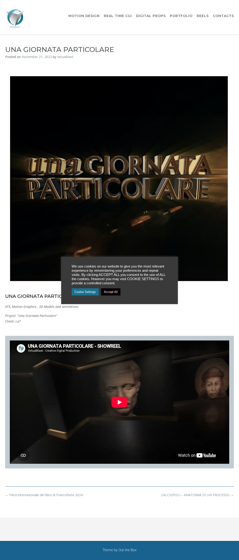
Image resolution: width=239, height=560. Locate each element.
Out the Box (127, 550)
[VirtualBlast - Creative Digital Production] (15, 17)
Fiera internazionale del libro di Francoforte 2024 (44, 495)
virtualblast (65, 57)
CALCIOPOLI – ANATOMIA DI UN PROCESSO (197, 495)
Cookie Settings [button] (85, 292)
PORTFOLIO (181, 16)
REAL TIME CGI (118, 16)
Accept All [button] (111, 292)
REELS (203, 16)
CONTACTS (223, 16)
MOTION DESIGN (84, 16)
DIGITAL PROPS (151, 16)
